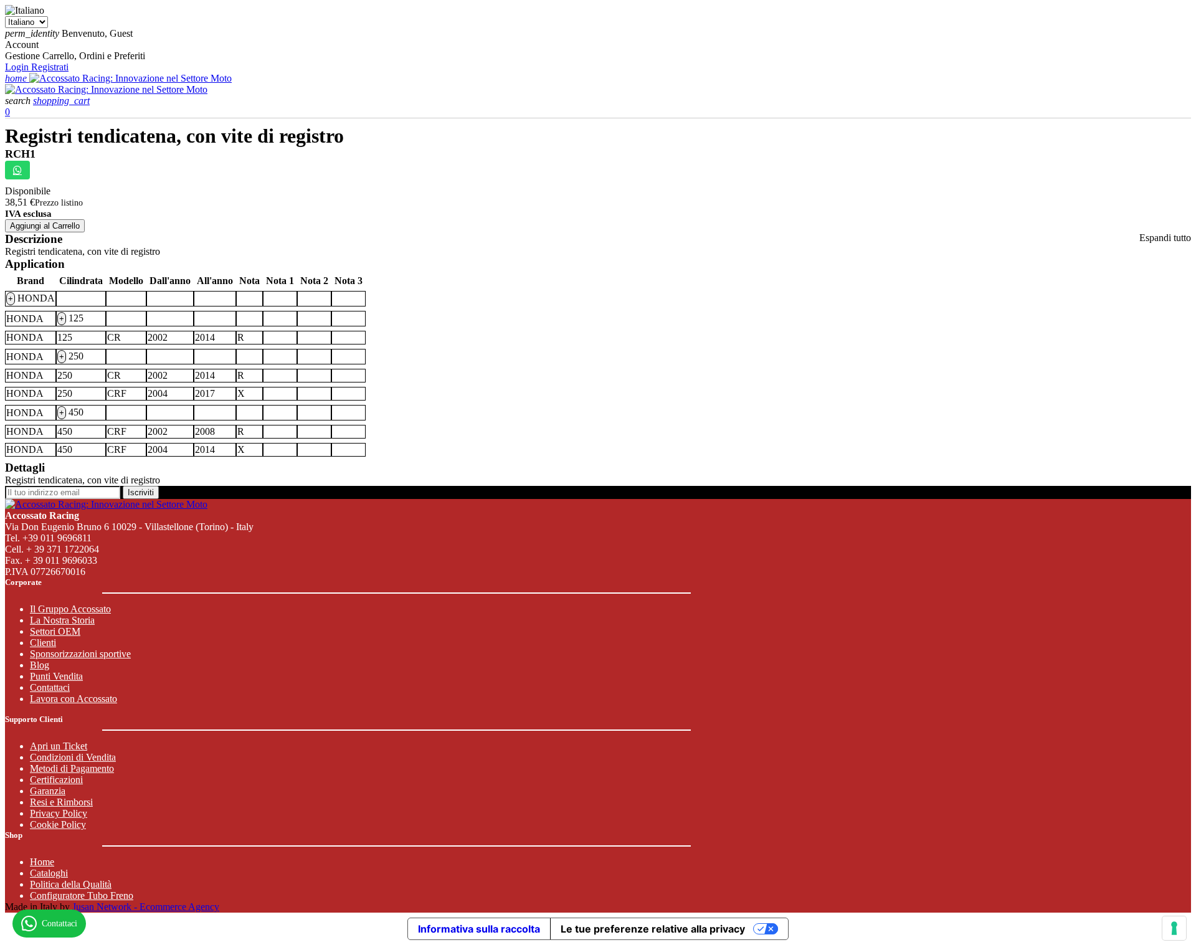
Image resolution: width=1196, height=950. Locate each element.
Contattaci (50, 687)
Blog (39, 665)
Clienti (43, 642)
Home (42, 862)
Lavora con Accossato (73, 698)
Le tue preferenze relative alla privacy (653, 929)
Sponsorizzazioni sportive (80, 653)
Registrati (50, 67)
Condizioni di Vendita (73, 757)
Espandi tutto (1165, 237)
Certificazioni (56, 779)
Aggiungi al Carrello (45, 225)
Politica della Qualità (71, 884)
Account (22, 44)
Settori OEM (55, 631)
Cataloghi (49, 873)
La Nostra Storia (62, 620)
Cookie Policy (58, 824)
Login (18, 67)
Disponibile (27, 191)
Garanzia (47, 791)
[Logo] (130, 78)
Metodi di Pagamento (72, 768)
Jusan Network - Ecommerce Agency (145, 906)
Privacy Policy (58, 813)
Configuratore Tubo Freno (81, 895)
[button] (19, 100)
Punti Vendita (56, 676)
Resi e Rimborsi (61, 802)
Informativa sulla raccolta (479, 929)
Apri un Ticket (58, 746)
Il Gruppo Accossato (70, 609)
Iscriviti (141, 492)
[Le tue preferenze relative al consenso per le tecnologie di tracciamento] (1174, 928)
